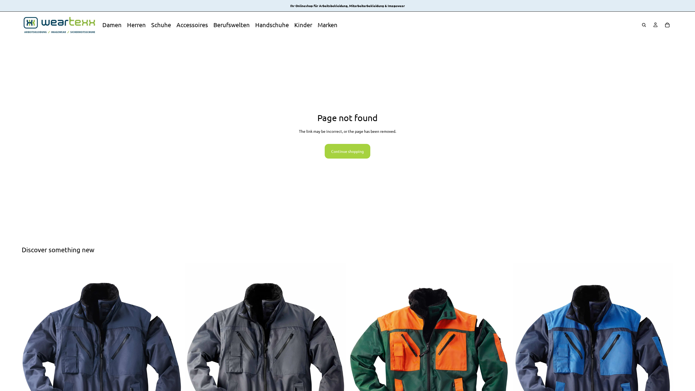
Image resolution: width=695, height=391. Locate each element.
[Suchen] (644, 25)
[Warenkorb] (667, 25)
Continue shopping (347, 151)
